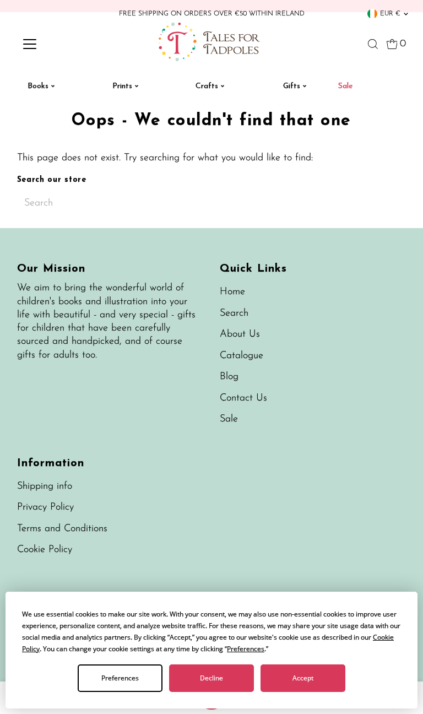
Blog (229, 377)
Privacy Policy (45, 507)
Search (234, 313)
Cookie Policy (44, 550)
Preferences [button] (245, 648)
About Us (240, 334)
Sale (229, 419)
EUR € (390, 13)
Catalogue (241, 356)
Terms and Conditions (62, 529)
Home (232, 292)
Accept (302, 678)
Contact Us (243, 398)
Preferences (120, 678)
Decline (211, 678)
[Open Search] (373, 44)
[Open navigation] (62, 44)
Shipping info (44, 486)
